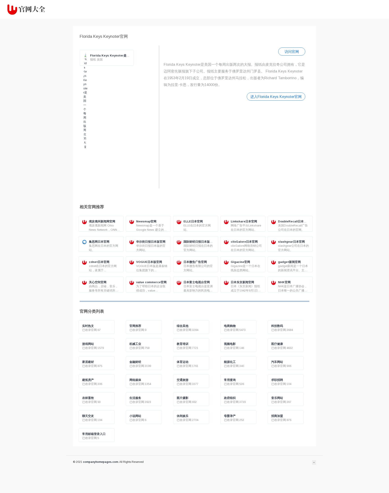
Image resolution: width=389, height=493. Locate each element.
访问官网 (292, 52)
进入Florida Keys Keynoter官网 (276, 97)
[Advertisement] (234, 144)
